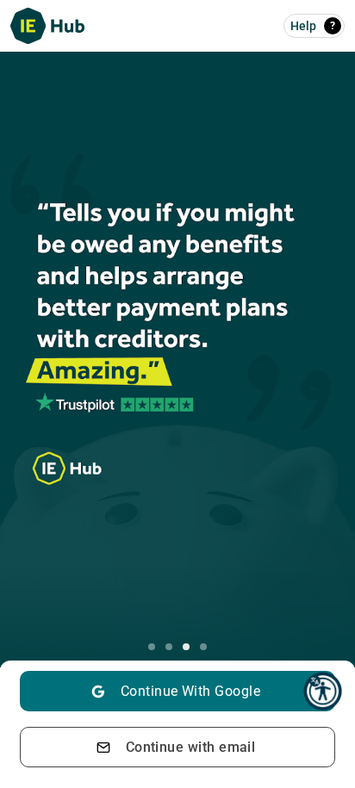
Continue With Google (190, 691)
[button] (322, 691)
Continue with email (191, 747)
